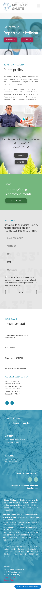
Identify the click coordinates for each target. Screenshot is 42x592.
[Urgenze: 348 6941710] (6, 353)
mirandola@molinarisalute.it (15, 368)
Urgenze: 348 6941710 (14, 358)
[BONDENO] (6, 450)
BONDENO (9, 456)
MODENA (9, 436)
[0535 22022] (6, 342)
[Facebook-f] (12, 403)
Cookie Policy (9, 580)
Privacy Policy (9, 577)
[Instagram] (7, 403)
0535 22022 (10, 348)
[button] (38, 5)
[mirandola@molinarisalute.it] (6, 363)
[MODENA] (6, 431)
